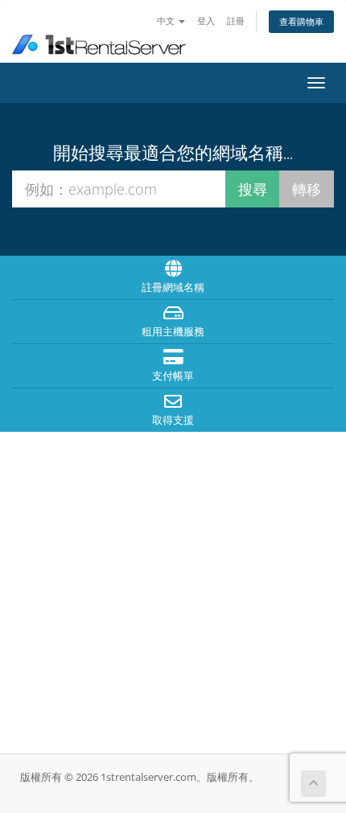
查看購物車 (301, 21)
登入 (206, 20)
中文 (167, 20)
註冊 (236, 20)
